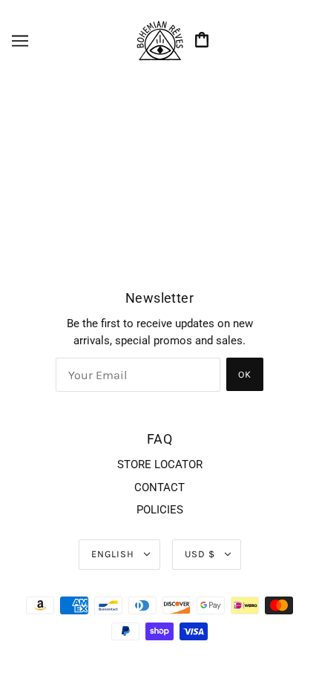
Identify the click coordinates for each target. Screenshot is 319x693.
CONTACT (159, 487)
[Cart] (204, 41)
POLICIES (160, 509)
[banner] (159, 40)
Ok (244, 374)
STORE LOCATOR (160, 464)
